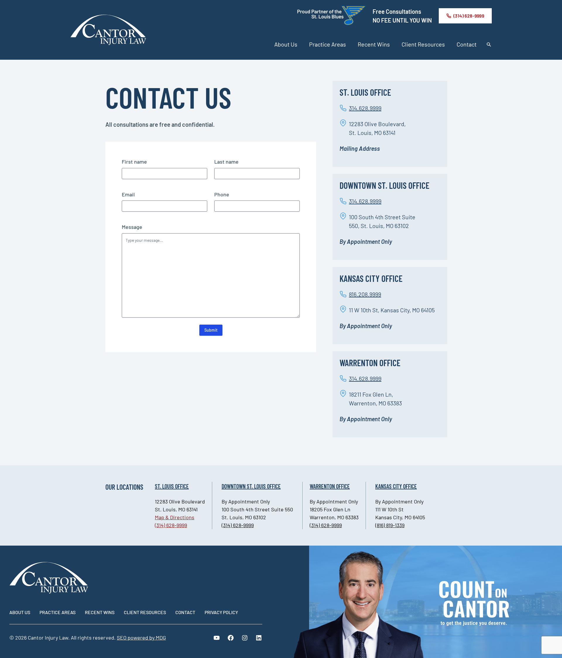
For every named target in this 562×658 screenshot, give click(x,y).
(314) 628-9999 (468, 15)
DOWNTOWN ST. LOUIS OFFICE (251, 486)
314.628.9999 (365, 108)
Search (489, 44)
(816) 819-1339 (390, 525)
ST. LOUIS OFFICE (172, 486)
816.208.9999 (365, 294)
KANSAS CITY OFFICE (396, 486)
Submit (210, 330)
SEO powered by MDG (141, 637)
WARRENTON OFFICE (330, 486)
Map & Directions (174, 517)
